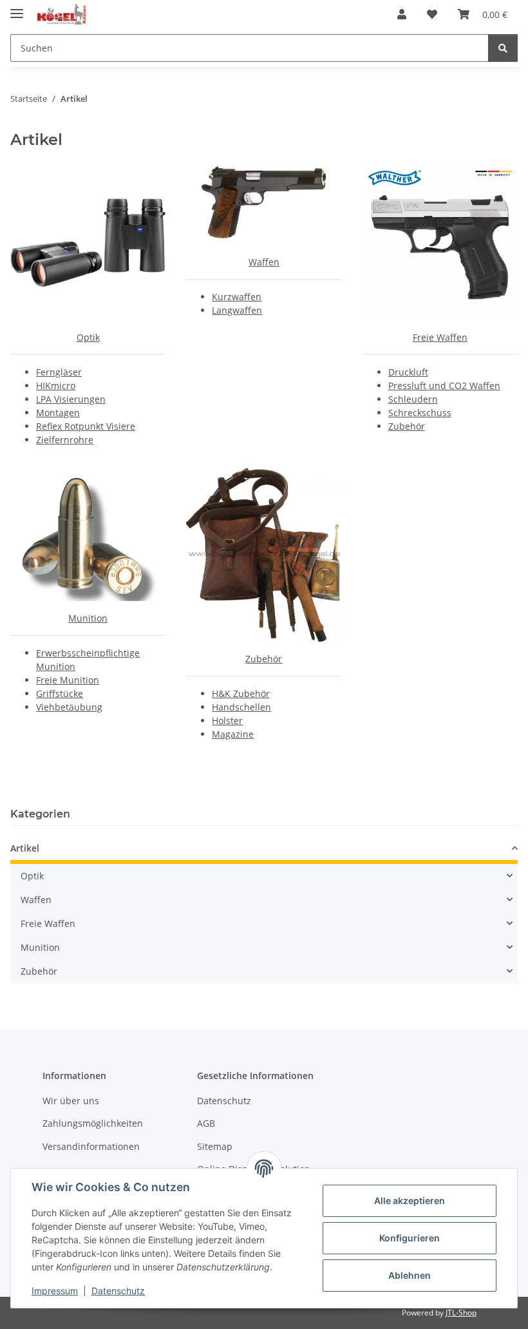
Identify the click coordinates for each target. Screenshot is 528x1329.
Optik (88, 337)
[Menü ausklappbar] (16, 8)
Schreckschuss (419, 412)
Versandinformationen (91, 1146)
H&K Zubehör (241, 693)
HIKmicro (55, 385)
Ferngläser (59, 372)
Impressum (55, 1290)
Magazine (233, 734)
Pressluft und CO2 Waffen (444, 385)
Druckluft (408, 372)
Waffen (264, 262)
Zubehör (406, 426)
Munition (88, 618)
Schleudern (413, 399)
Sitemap (214, 1146)
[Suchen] (503, 48)
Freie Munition (67, 680)
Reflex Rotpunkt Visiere (85, 426)
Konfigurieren (409, 1237)
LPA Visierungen (71, 399)
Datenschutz (118, 1290)
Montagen (58, 412)
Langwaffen (237, 310)
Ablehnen (409, 1275)
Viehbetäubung (69, 707)
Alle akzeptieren (409, 1200)
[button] (402, 14)
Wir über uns (70, 1101)
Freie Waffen (440, 337)
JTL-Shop (461, 1312)
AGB (206, 1123)
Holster (227, 720)
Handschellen (241, 707)
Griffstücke (59, 693)
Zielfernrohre (64, 440)
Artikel (24, 848)
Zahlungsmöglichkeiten (92, 1123)
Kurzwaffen (236, 297)
